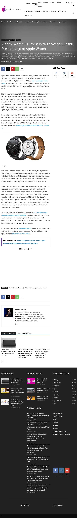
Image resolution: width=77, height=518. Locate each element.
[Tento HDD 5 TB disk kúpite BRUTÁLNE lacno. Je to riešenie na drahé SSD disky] (8, 343)
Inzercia (55, 422)
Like (56, 73)
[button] (73, 13)
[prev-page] (2, 361)
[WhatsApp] (17, 69)
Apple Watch (18, 22)
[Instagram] (69, 3)
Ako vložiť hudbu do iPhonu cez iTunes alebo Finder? (42, 380)
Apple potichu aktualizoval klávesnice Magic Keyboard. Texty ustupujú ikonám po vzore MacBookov (37, 449)
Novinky (18, 40)
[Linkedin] (17, 324)
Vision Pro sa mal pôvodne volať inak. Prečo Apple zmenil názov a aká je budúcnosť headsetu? (37, 488)
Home (3, 22)
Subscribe (72, 73)
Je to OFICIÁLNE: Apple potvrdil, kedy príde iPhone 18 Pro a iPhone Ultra (38, 460)
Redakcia (56, 428)
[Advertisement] (25, 267)
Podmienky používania (60, 431)
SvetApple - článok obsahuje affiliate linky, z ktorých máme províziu (27, 288)
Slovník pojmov (58, 416)
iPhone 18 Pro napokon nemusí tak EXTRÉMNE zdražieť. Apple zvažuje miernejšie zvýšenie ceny (38, 478)
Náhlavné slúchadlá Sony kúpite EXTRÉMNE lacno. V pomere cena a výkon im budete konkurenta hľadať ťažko (25, 353)
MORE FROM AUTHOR (24, 333)
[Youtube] (73, 5)
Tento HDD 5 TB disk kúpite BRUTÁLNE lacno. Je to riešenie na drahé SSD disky (38, 415)
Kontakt (55, 425)
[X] (71, 3)
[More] (22, 69)
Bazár (55, 419)
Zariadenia (10, 22)
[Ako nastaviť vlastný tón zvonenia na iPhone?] (31, 390)
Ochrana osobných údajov (61, 434)
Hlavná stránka (57, 413)
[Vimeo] (73, 3)
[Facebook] (66, 3)
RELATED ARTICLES (9, 333)
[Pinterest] (13, 69)
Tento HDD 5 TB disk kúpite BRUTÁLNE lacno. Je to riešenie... (17, 380)
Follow (64, 73)
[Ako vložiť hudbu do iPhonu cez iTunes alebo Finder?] (31, 381)
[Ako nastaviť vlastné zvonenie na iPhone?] (31, 398)
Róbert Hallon (7, 61)
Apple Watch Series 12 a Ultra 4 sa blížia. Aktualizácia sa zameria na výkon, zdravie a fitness (38, 469)
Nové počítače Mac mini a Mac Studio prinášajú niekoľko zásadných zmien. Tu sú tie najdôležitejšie (42, 353)
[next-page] (6, 361)
